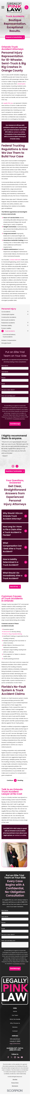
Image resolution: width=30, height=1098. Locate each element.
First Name (4, 365)
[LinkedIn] (18, 1057)
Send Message (15, 424)
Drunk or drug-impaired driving (12, 634)
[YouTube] (22, 1057)
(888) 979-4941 (15, 1050)
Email (3, 384)
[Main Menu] (2, 7)
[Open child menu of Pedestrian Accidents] (28, 323)
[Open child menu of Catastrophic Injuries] (28, 314)
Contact (15, 1031)
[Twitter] (11, 1057)
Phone (3, 377)
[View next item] (17, 466)
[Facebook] (8, 1057)
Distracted (6, 631)
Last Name (4, 371)
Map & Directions (15, 1043)
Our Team (15, 1015)
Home (15, 1011)
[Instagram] (15, 1057)
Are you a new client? (8, 390)
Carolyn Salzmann (15, 260)
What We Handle (15, 1019)
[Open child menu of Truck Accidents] (28, 331)
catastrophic (21, 84)
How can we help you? (8, 396)
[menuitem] (14, 311)
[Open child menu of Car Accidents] (28, 312)
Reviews (14, 1027)
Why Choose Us (15, 1023)
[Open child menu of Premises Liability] (28, 325)
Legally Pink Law (8, 103)
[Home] (14, 7)
